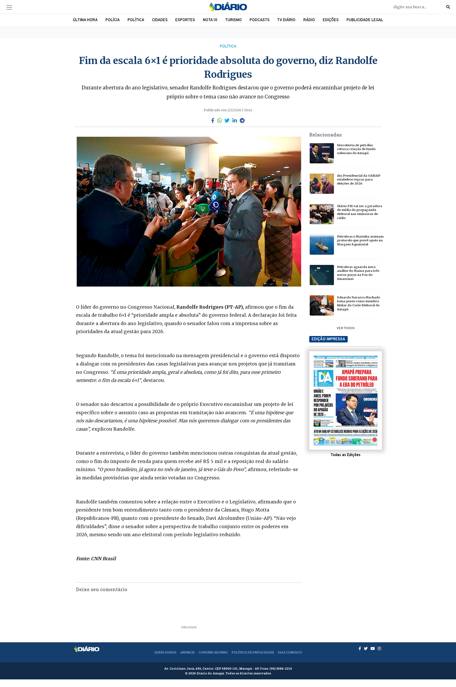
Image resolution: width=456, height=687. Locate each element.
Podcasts (260, 20)
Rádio (309, 20)
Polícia (112, 20)
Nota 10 (210, 20)
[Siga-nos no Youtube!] (373, 648)
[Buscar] (448, 6)
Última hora (85, 20)
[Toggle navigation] (9, 7)
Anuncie (187, 652)
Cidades (160, 20)
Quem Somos (165, 652)
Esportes (185, 20)
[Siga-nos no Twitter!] (366, 648)
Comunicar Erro (213, 652)
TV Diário (286, 20)
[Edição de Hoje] (345, 400)
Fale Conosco (290, 652)
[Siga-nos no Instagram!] (379, 648)
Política (136, 20)
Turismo (233, 20)
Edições (331, 20)
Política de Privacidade (253, 652)
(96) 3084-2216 (281, 668)
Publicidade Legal (365, 20)
